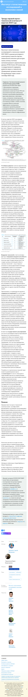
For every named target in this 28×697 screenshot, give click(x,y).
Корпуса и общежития (5, 667)
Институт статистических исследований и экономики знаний (14, 7)
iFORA (10, 577)
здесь (22, 686)
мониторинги (12, 572)
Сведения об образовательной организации (10, 679)
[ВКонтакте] (2, 530)
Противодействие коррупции (7, 674)
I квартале (20, 521)
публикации (18, 572)
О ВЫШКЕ (3, 658)
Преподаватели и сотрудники (7, 665)
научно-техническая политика (15, 579)
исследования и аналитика (14, 574)
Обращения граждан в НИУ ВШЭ (7, 670)
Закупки (2, 669)
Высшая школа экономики (8, 1)
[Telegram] (4, 530)
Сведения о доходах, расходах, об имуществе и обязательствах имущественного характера (10, 677)
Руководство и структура (6, 662)
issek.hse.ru (6, 498)
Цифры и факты (4, 660)
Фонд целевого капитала (6, 672)
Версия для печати (7, 46)
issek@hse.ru (13, 489)
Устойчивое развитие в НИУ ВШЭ (8, 663)
